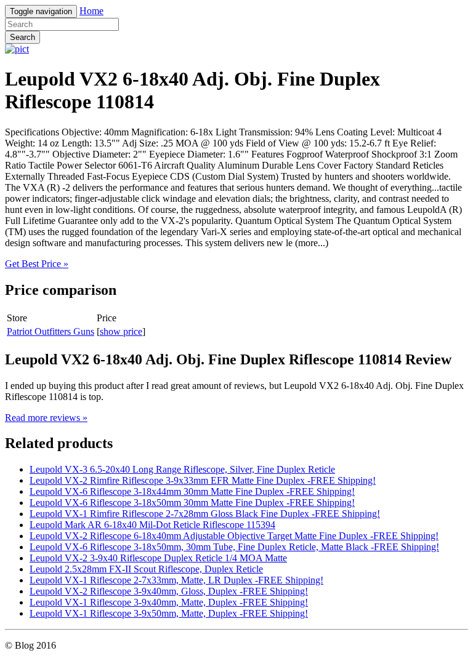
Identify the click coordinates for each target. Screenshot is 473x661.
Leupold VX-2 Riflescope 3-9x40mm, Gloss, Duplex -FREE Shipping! (169, 591)
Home (91, 11)
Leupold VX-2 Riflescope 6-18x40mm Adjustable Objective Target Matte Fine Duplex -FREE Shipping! (234, 536)
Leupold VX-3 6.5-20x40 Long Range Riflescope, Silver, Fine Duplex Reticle (182, 469)
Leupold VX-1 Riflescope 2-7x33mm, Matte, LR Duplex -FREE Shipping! (176, 580)
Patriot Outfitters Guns (50, 331)
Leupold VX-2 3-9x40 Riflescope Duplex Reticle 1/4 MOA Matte (158, 558)
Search (22, 37)
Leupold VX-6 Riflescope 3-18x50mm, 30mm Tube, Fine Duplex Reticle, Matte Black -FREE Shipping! (234, 547)
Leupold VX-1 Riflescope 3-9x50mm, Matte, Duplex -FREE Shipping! (169, 613)
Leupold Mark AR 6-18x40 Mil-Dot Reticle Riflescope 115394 (152, 524)
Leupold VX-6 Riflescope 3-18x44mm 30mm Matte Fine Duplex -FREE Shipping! (192, 491)
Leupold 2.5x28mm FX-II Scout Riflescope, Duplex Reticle (146, 569)
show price (121, 331)
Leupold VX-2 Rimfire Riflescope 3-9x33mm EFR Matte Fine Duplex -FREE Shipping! (203, 480)
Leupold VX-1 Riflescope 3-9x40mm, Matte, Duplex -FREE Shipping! (169, 602)
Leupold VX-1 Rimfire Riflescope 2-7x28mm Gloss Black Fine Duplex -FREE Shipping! (205, 513)
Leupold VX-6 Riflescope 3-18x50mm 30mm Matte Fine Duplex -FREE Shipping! (192, 502)
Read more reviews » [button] (46, 417)
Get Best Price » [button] (36, 263)
